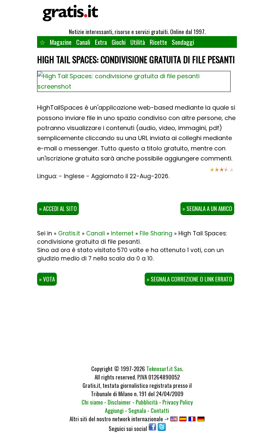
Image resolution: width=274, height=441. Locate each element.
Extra (101, 41)
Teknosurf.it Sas (164, 368)
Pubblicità (147, 402)
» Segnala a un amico (207, 208)
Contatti (160, 410)
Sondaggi (183, 41)
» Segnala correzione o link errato (189, 279)
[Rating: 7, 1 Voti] (222, 172)
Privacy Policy (177, 402)
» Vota (47, 279)
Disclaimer (119, 402)
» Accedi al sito (58, 208)
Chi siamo (92, 402)
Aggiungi (114, 410)
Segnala (137, 410)
